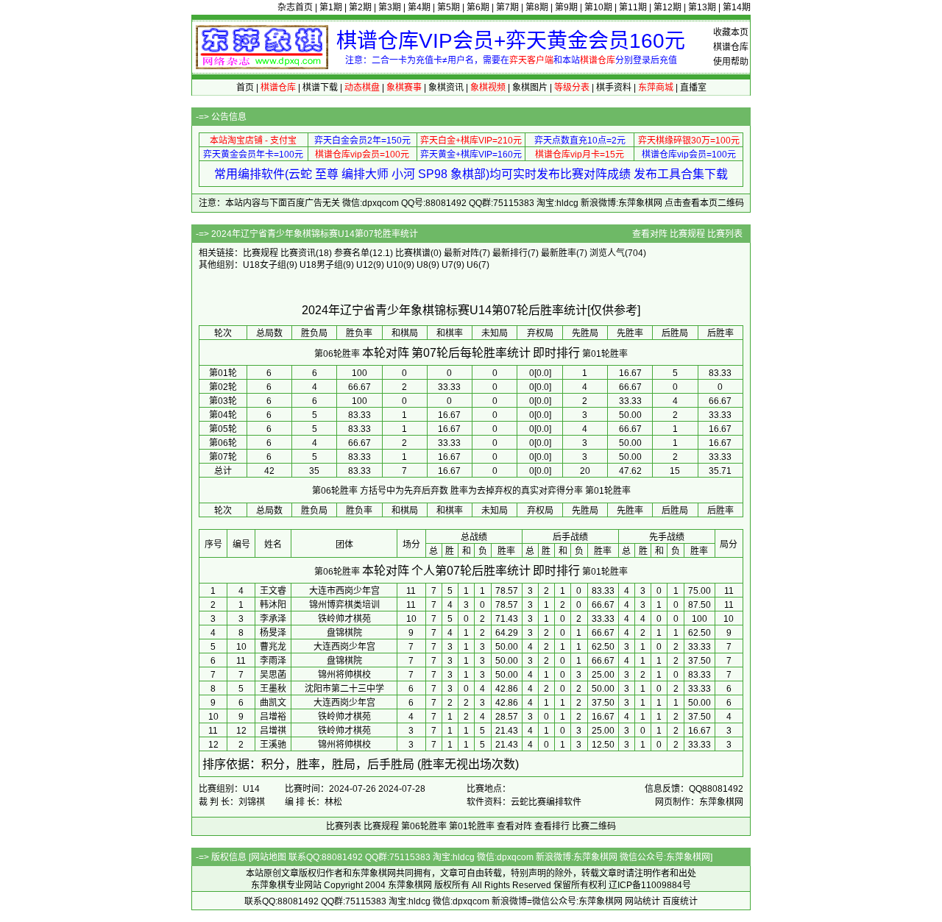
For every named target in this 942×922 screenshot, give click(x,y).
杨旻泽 (273, 633)
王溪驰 (273, 745)
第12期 (667, 7)
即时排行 (556, 353)
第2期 (360, 7)
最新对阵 (461, 253)
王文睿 (273, 591)
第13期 (702, 7)
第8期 (536, 7)
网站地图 (268, 857)
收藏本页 (730, 32)
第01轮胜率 (605, 354)
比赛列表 (725, 234)
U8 (422, 265)
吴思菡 (273, 675)
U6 (472, 265)
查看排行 (552, 826)
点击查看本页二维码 (704, 203)
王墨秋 (273, 689)
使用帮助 (730, 62)
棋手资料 (613, 87)
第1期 (330, 7)
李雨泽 (273, 661)
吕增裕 (273, 717)
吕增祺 (273, 731)
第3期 (389, 7)
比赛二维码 (594, 826)
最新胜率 (558, 253)
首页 (245, 87)
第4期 (419, 7)
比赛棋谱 (413, 253)
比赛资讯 (298, 253)
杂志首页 (295, 7)
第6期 (478, 7)
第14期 (737, 7)
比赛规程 (687, 234)
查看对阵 (649, 234)
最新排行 (510, 253)
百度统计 (680, 901)
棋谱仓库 (730, 47)
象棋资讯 (446, 87)
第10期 (598, 7)
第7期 (507, 7)
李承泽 (273, 619)
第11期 (633, 7)
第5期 (448, 7)
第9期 (566, 7)
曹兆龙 (273, 647)
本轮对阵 (385, 353)
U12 (364, 265)
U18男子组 (321, 265)
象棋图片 (530, 87)
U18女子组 (264, 265)
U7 (447, 265)
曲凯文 (273, 703)
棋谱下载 (320, 87)
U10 (394, 265)
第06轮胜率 (337, 354)
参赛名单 (351, 253)
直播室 (693, 87)
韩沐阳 (273, 605)
